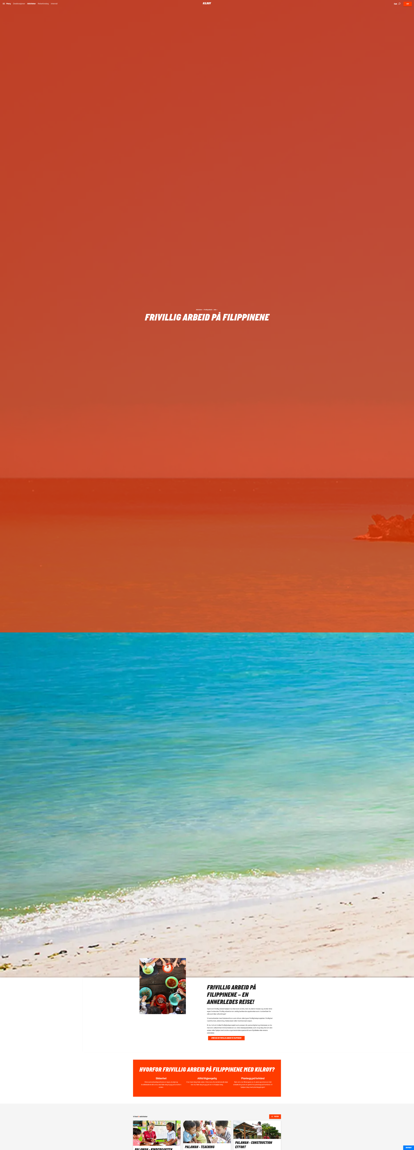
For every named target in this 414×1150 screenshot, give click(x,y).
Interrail (54, 4)
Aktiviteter (31, 4)
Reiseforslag (43, 4)
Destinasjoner (19, 4)
